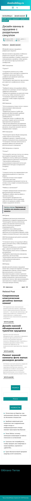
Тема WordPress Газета (10, 498)
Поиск (15, 388)
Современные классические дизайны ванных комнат (12, 299)
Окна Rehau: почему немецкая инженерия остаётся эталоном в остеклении (15, 435)
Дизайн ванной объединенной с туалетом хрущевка (14, 328)
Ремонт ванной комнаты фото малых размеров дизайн (15, 357)
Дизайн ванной (20, 16)
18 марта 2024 (9, 39)
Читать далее (9, 322)
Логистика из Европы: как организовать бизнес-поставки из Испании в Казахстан (15, 415)
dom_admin (21, 39)
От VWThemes (23, 498)
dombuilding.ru (15, 3)
